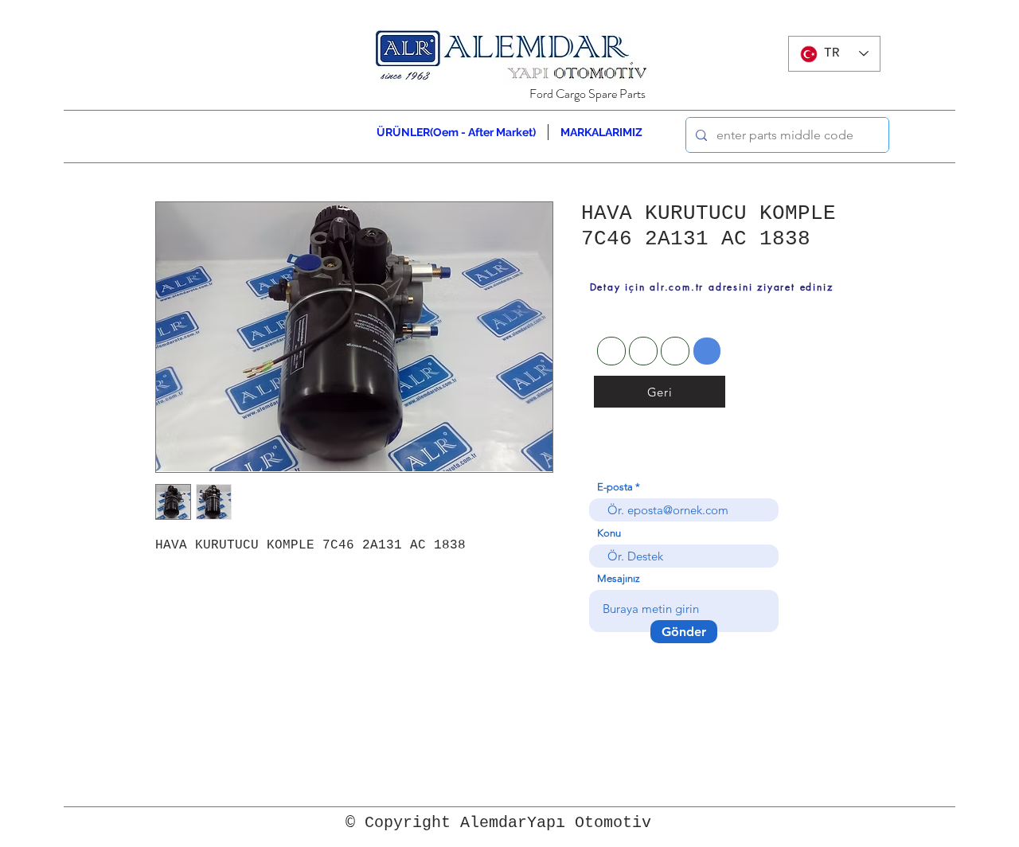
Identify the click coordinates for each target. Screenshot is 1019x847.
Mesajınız (618, 578)
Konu (609, 533)
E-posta (615, 487)
